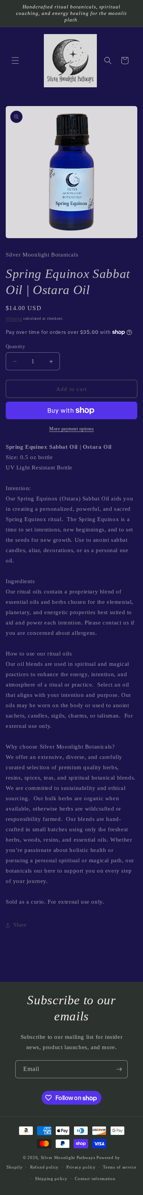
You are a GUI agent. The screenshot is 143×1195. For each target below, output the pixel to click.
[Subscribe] (119, 1069)
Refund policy (44, 1167)
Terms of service (119, 1167)
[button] (15, 60)
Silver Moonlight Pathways (68, 1157)
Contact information (95, 1178)
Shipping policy (51, 1178)
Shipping (14, 318)
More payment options (71, 429)
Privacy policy (81, 1167)
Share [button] (20, 925)
